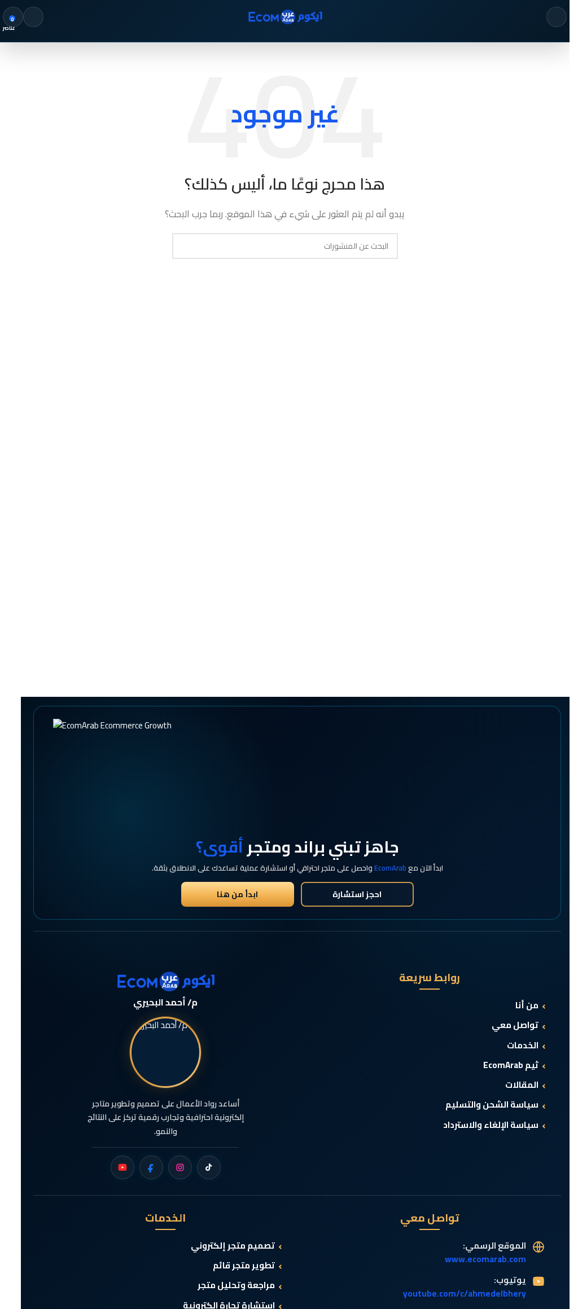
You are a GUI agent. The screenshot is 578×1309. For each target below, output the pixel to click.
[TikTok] (209, 1167)
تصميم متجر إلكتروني (233, 1246)
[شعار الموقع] (285, 16)
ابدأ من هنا (237, 894)
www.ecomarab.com (485, 1259)
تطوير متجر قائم (244, 1265)
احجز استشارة (357, 894)
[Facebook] (151, 1167)
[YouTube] (122, 1167)
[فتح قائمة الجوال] (556, 17)
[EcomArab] (165, 981)
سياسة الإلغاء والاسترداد (490, 1125)
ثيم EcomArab (510, 1065)
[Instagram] (180, 1167)
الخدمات (522, 1045)
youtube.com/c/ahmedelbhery (464, 1293)
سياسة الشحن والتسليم (491, 1105)
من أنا (526, 1005)
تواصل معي (515, 1025)
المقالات (521, 1085)
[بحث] (33, 17)
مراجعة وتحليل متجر (236, 1285)
